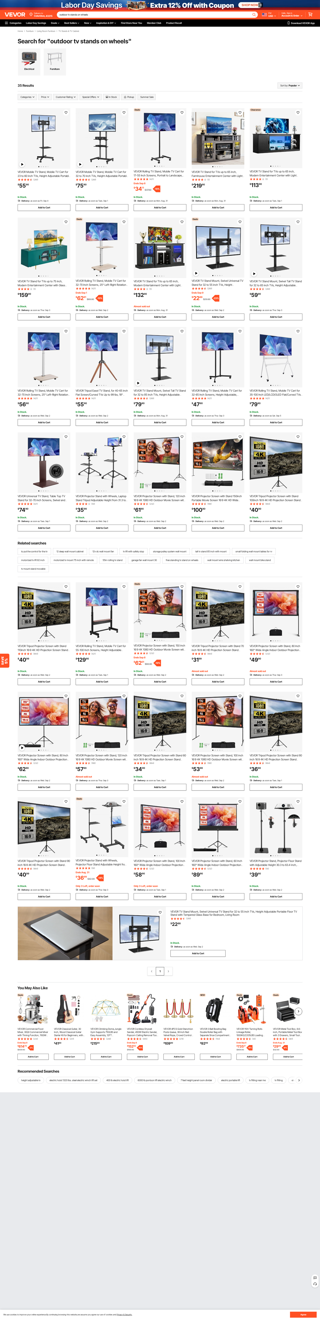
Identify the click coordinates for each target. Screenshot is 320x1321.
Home (20, 31)
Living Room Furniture (46, 31)
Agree (303, 1314)
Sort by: (284, 85)
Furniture (30, 31)
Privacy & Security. (124, 1314)
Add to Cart (44, 207)
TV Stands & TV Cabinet (68, 31)
